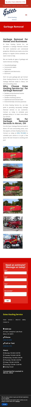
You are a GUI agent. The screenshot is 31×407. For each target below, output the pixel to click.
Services (10, 319)
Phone (8, 284)
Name (7, 270)
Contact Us (6, 322)
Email (7, 277)
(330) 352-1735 (7, 346)
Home (4, 319)
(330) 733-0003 (21, 133)
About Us (18, 319)
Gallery (24, 319)
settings (18, 401)
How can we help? (10, 291)
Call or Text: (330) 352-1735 (16, 2)
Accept (4, 404)
